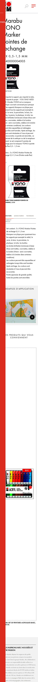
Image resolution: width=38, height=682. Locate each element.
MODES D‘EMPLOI (19, 216)
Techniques (30, 216)
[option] (19, 185)
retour (8, 91)
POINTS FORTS (8, 216)
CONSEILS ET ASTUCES (7, 220)
